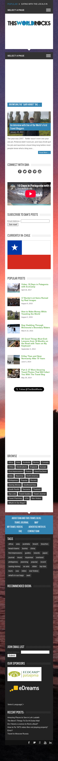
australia (26, 544)
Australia (26, 462)
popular (34, 562)
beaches (44, 544)
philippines (13, 562)
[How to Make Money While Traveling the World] (13, 315)
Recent (33, 480)
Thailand (37, 489)
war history (33, 571)
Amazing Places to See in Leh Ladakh (23, 717)
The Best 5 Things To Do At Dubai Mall (23, 721)
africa (11, 544)
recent (43, 562)
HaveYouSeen (40, 471)
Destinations (22, 467)
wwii (28, 575)
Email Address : (13, 221)
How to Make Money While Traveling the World (34, 312)
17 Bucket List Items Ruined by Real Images (34, 299)
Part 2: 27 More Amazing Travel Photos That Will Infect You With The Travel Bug (35, 372)
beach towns (14, 548)
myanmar (29, 557)
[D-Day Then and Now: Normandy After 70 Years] (13, 359)
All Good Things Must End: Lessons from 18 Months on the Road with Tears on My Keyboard (34, 342)
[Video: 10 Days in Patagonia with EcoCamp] (13, 288)
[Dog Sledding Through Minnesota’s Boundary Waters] (13, 328)
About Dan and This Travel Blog (26, 518)
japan (45, 553)
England (33, 467)
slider (34, 566)
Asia (18, 462)
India (11, 476)
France (29, 471)
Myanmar (20, 476)
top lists (43, 566)
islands (37, 553)
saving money (14, 566)
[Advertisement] (29, 80)
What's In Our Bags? (17, 503)
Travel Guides (25, 494)
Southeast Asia (30, 485)
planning (24, 562)
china (32, 548)
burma (25, 548)
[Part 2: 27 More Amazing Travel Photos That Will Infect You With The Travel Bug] (13, 373)
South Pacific (14, 489)
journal (11, 557)
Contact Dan (33, 531)
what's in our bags (16, 575)
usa (17, 571)
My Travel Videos (15, 527)
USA (27, 498)
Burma (36, 462)
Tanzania (26, 489)
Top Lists (12, 494)
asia (18, 544)
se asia (26, 566)
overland (39, 557)
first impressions (15, 553)
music (19, 557)
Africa (11, 462)
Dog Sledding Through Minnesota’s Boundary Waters (35, 326)
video (24, 571)
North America (32, 476)
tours (11, 571)
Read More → (44, 152)
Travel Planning (15, 498)
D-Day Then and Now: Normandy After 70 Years (33, 357)
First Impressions (16, 471)
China (11, 467)
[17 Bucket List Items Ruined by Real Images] (13, 301)
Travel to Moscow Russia (17, 734)
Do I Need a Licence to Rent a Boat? (22, 724)
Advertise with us (37, 527)
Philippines (13, 480)
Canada (45, 462)
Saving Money (15, 485)
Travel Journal (40, 494)
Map (36, 522)
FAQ (20, 531)
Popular (24, 480)
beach (35, 544)
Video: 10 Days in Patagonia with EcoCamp (34, 285)
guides (28, 553)
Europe (43, 467)
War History (36, 498)
